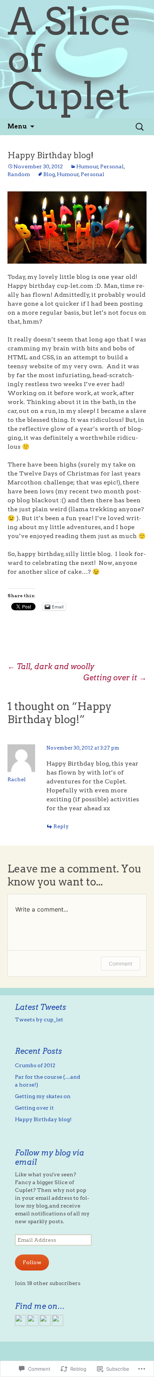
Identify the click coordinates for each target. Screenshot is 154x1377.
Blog (49, 174)
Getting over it (115, 677)
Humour (87, 166)
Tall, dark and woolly (50, 666)
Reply (61, 826)
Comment (120, 963)
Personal (112, 166)
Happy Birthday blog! (43, 1119)
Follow (32, 1262)
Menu (17, 126)
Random (18, 174)
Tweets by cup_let (39, 1020)
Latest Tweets (40, 1007)
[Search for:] (140, 126)
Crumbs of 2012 (35, 1065)
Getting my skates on (43, 1096)
